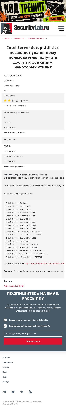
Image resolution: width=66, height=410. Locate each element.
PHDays (6, 382)
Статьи (6, 367)
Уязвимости (8, 362)
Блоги (5, 372)
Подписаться (33, 341)
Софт (5, 377)
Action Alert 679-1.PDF (14, 286)
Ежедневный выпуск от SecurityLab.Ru (28, 320)
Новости (6, 357)
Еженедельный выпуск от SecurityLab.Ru (29, 325)
